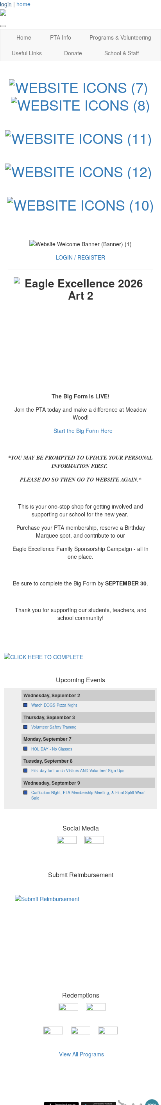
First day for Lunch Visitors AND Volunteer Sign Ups (77, 770)
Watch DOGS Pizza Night (54, 705)
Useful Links (27, 53)
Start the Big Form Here (83, 430)
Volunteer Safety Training (54, 727)
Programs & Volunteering (120, 37)
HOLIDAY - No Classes (51, 749)
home (23, 4)
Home (23, 37)
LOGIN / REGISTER (80, 257)
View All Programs (81, 1054)
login (6, 4)
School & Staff (121, 53)
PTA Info (60, 37)
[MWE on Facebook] (67, 845)
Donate (73, 53)
